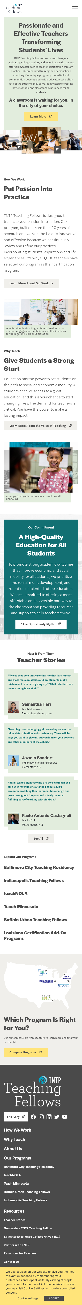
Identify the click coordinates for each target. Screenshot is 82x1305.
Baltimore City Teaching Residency (39, 867)
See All (38, 838)
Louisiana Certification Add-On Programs (35, 935)
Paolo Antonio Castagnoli (46, 815)
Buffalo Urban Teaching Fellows (35, 919)
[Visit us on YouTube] (64, 1116)
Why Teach (14, 1139)
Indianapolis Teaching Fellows (34, 880)
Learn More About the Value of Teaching (38, 425)
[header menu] (75, 8)
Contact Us (11, 1261)
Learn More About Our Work (29, 283)
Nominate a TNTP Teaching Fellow (28, 1228)
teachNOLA (16, 893)
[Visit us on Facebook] (33, 1116)
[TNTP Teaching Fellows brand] (13, 8)
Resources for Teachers (20, 1253)
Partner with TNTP (16, 1245)
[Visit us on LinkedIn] (49, 1116)
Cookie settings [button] (28, 1298)
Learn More (38, 116)
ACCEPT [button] (54, 1298)
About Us (13, 1148)
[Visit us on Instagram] (41, 1116)
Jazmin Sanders (37, 757)
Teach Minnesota (21, 906)
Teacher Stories (15, 1220)
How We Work (17, 1130)
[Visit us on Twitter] (56, 1116)
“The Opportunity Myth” (38, 624)
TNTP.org (13, 1116)
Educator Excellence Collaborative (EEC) (32, 1236)
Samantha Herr (36, 704)
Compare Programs (23, 1052)
